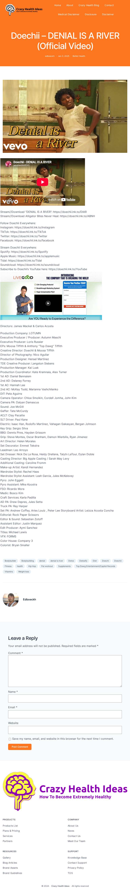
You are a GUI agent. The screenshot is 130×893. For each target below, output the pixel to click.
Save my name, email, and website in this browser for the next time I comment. (63, 738)
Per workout (47, 566)
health (20, 566)
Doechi (105, 560)
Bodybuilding (27, 560)
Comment (15, 653)
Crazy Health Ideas (60, 886)
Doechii (118, 560)
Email (12, 707)
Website (13, 723)
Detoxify (83, 560)
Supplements (64, 566)
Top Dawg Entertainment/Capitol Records (95, 566)
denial (42, 560)
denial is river (56, 560)
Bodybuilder (10, 560)
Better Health (79, 56)
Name (13, 691)
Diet (95, 560)
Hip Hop (32, 566)
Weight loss (23, 571)
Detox (71, 560)
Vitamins (9, 571)
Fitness (8, 566)
